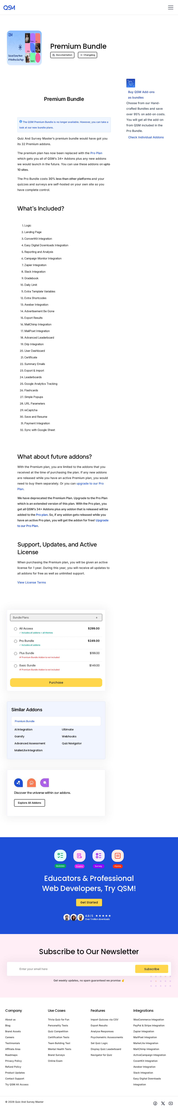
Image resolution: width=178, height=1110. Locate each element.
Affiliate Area (12, 1049)
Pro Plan (96, 153)
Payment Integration (37, 423)
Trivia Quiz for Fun (58, 1019)
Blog (7, 1025)
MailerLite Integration (28, 750)
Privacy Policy (13, 1060)
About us (10, 1019)
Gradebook (31, 278)
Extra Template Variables (39, 291)
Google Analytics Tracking (40, 383)
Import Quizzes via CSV (104, 1019)
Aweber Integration (36, 304)
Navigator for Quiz (101, 1054)
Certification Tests (58, 1037)
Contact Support (14, 1078)
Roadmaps (11, 1054)
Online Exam (55, 1060)
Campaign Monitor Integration (43, 258)
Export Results (33, 317)
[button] (171, 7)
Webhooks (69, 736)
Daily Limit (30, 285)
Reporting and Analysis (38, 252)
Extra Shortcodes (35, 298)
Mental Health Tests (59, 1049)
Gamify (19, 736)
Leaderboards (33, 377)
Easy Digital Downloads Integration (46, 245)
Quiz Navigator (72, 743)
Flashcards (31, 390)
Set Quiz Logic (99, 1043)
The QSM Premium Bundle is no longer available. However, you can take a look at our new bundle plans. (63, 124)
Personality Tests (58, 1025)
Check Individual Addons (146, 137)
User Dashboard (34, 350)
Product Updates (15, 1072)
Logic (27, 225)
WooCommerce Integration (148, 1019)
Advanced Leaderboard (39, 337)
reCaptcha (30, 410)
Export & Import (34, 370)
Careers (9, 1037)
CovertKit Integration (145, 1060)
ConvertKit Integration (38, 238)
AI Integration (23, 729)
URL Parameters (34, 403)
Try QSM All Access (17, 1084)
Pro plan (42, 514)
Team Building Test (59, 1043)
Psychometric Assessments (107, 1037)
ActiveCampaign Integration (149, 1054)
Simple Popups (33, 397)
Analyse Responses (102, 1031)
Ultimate (67, 729)
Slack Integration (35, 271)
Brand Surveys (56, 1054)
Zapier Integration (35, 265)
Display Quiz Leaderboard (106, 1049)
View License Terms (31, 582)
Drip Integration (34, 344)
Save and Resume (35, 416)
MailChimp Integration (37, 324)
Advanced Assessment (29, 743)
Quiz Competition (58, 1031)
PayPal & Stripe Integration (148, 1025)
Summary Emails (34, 364)
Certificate (30, 357)
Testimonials (12, 1043)
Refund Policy (13, 1066)
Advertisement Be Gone (39, 311)
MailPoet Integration (37, 331)
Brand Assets (13, 1031)
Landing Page (33, 232)
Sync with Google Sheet (39, 430)
